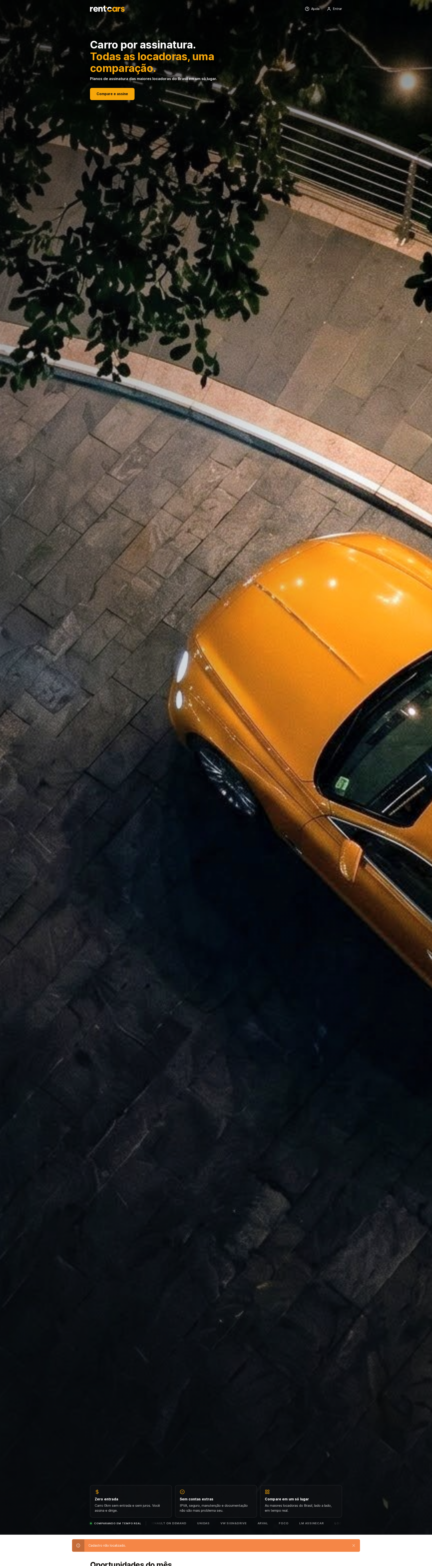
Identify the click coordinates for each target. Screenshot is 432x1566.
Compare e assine (112, 94)
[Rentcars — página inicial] (107, 8)
